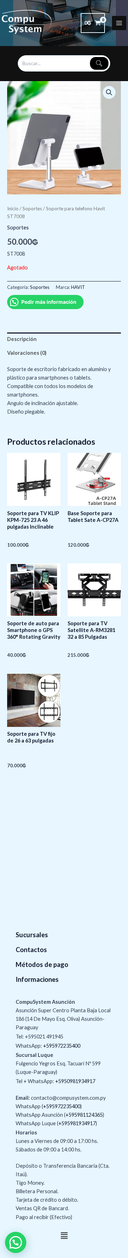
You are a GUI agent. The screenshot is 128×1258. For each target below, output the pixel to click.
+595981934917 (77, 1123)
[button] (109, 92)
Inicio (12, 208)
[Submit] (99, 63)
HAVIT (78, 287)
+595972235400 (61, 1046)
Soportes (32, 208)
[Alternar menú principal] (119, 23)
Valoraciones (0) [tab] (27, 353)
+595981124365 (84, 1115)
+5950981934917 (75, 1081)
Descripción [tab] (22, 339)
